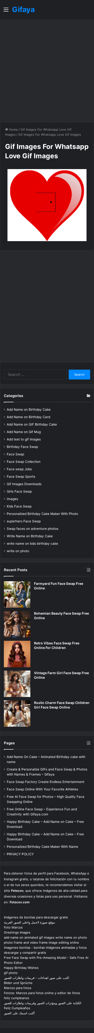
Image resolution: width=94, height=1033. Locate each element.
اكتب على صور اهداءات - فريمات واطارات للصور (36, 978)
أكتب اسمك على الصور (19, 1013)
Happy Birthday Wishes (21, 968)
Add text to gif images (24, 439)
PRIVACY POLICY (20, 854)
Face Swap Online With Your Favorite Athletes (42, 789)
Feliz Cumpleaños (17, 1008)
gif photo (11, 973)
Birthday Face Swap (22, 447)
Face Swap (15, 454)
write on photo (18, 551)
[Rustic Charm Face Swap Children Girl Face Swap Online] (17, 713)
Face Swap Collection (23, 462)
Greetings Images (17, 932)
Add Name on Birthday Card (28, 417)
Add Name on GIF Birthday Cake (32, 424)
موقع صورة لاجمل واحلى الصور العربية (29, 922)
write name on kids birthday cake (32, 543)
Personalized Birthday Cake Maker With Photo (42, 514)
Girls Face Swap (19, 491)
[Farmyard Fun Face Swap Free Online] (17, 594)
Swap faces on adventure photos (32, 529)
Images (12, 499)
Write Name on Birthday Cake (30, 536)
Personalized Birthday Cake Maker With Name (42, 847)
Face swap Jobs (19, 469)
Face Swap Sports (21, 476)
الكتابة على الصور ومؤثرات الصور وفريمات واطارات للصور (42, 1003)
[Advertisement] (47, 70)
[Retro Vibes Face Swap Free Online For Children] (17, 654)
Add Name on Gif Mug (24, 432)
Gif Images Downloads (24, 484)
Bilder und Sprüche (18, 983)
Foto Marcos (13, 927)
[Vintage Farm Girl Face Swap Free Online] (17, 684)
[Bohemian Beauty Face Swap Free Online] (17, 624)
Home (13, 129)
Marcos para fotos (17, 988)
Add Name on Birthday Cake (29, 409)
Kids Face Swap (19, 506)
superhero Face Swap (24, 521)
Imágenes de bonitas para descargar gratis (36, 917)
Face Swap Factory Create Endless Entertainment (45, 782)
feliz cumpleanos (16, 998)
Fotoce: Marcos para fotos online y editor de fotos (42, 993)
